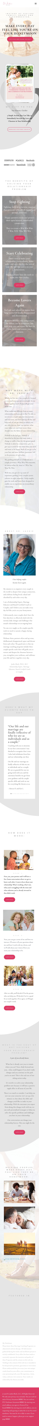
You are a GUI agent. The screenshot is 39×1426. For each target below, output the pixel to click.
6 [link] (18, 793)
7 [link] (20, 793)
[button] (35, 4)
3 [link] (26, 1266)
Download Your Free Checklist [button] (19, 129)
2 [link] (12, 793)
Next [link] (31, 1266)
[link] (7, 4)
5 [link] (17, 793)
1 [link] (21, 1266)
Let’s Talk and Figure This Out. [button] (20, 39)
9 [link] (23, 793)
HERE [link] (21, 1399)
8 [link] (21, 793)
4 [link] (15, 793)
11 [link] (26, 793)
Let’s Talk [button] (19, 238)
